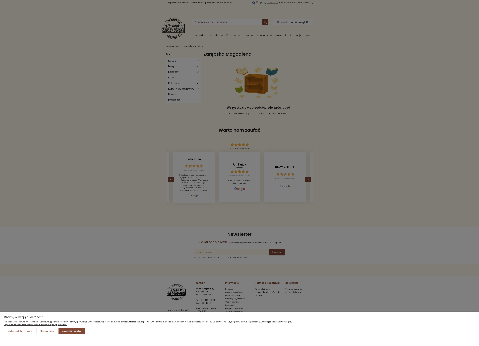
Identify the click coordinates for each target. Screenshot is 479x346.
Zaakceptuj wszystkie (71, 331)
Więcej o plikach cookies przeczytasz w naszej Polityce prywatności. (35, 324)
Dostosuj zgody (47, 331)
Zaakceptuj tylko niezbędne (20, 331)
